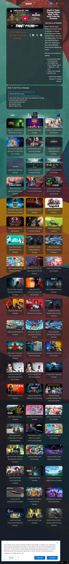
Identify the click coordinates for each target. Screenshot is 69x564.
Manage (11, 557)
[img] (52, 3)
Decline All (40, 557)
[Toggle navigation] (7, 3)
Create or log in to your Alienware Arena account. (23, 92)
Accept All (52, 557)
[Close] (57, 542)
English (62, 562)
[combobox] (63, 562)
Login (61, 3)
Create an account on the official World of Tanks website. (25, 96)
